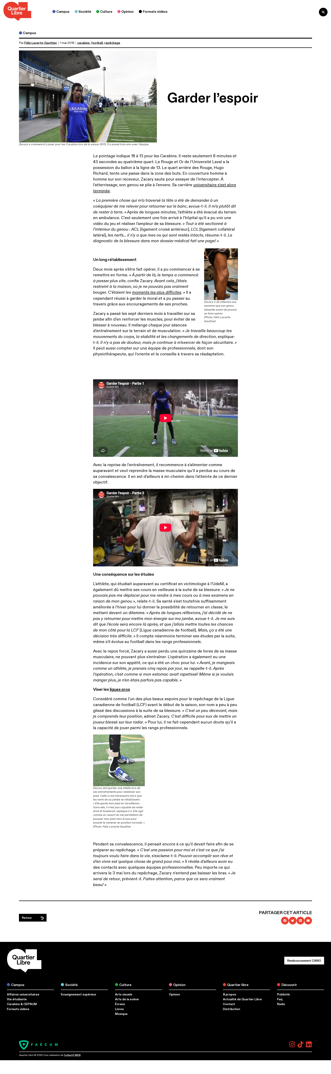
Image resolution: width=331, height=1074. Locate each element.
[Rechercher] (323, 12)
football (97, 43)
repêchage (112, 43)
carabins (83, 43)
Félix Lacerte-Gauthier (40, 43)
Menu (309, 12)
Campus (29, 33)
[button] (285, 920)
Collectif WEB (72, 1055)
